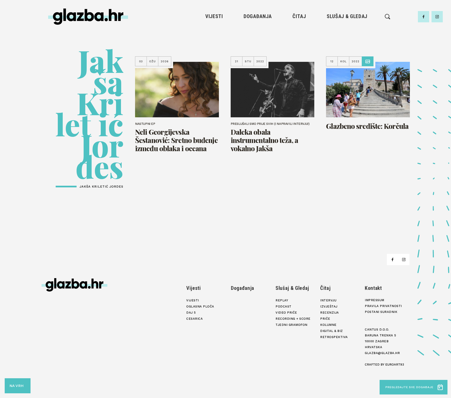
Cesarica (214, 54)
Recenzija (299, 46)
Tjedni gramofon (347, 38)
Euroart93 (394, 364)
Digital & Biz (299, 70)
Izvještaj (299, 38)
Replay (347, 30)
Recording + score (347, 62)
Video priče (347, 54)
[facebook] (423, 16)
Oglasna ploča (214, 38)
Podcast (347, 46)
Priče (299, 54)
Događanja (258, 16)
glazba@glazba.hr (382, 353)
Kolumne (299, 62)
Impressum (374, 300)
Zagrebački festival (214, 46)
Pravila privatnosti (383, 306)
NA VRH (16, 385)
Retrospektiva (299, 78)
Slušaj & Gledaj (347, 16)
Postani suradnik (381, 312)
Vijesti (214, 16)
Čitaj (299, 16)
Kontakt (373, 288)
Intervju (299, 30)
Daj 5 (214, 62)
